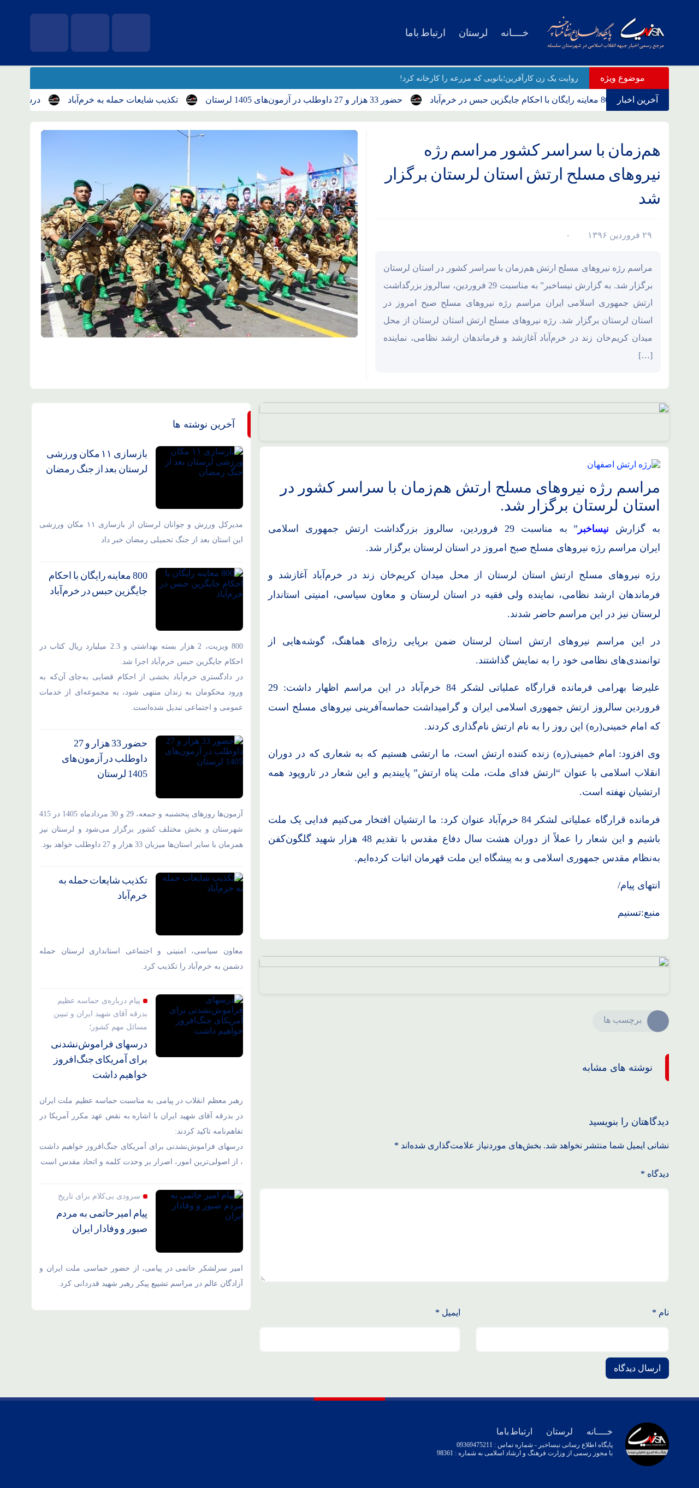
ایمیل (447, 1312)
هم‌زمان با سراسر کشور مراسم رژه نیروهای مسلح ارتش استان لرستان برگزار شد (523, 174)
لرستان (473, 32)
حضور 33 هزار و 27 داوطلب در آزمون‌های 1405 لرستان (326, 99)
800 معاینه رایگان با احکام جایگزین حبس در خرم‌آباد (545, 99)
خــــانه (515, 32)
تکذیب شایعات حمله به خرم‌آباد (146, 99)
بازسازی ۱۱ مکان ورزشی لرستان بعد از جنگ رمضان (96, 461)
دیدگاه (655, 1173)
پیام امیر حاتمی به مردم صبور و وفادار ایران (101, 1221)
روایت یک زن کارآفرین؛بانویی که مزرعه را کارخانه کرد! (489, 78)
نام (660, 1312)
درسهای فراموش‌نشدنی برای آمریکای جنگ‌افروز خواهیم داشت (99, 1059)
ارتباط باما (425, 32)
